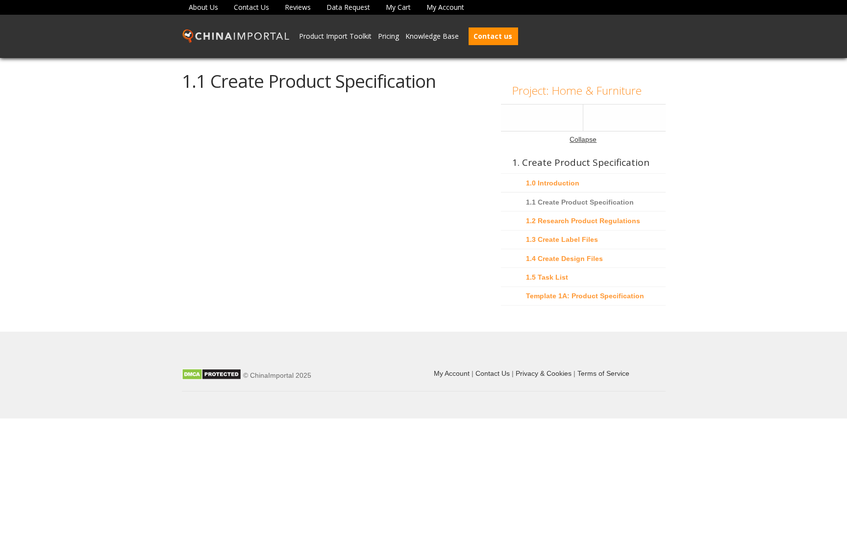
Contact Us (251, 7)
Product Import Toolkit (335, 36)
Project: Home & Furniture (577, 90)
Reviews (298, 7)
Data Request (348, 7)
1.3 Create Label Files (562, 239)
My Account (445, 7)
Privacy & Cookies (544, 373)
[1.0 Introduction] (542, 117)
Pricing (388, 36)
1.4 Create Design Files (564, 258)
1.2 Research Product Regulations (583, 221)
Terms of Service (603, 373)
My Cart (398, 7)
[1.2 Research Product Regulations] (624, 117)
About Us (203, 7)
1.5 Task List (547, 277)
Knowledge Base (432, 36)
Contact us (492, 36)
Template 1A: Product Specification (585, 296)
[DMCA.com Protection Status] (211, 375)
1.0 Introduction (552, 183)
